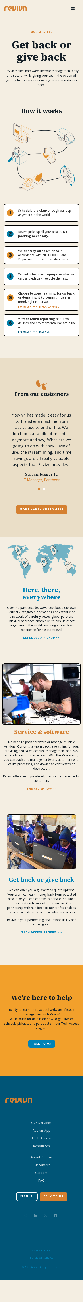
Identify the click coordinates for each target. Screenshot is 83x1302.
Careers (41, 1173)
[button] (73, 8)
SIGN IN (27, 1196)
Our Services (41, 1123)
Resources (41, 1146)
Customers (41, 1165)
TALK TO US (53, 1196)
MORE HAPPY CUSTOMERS (42, 509)
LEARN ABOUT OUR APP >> (34, 332)
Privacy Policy (40, 1250)
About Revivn (41, 1157)
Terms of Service (41, 1257)
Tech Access (41, 1138)
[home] (15, 8)
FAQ (41, 1180)
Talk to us (41, 1043)
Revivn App (41, 1130)
